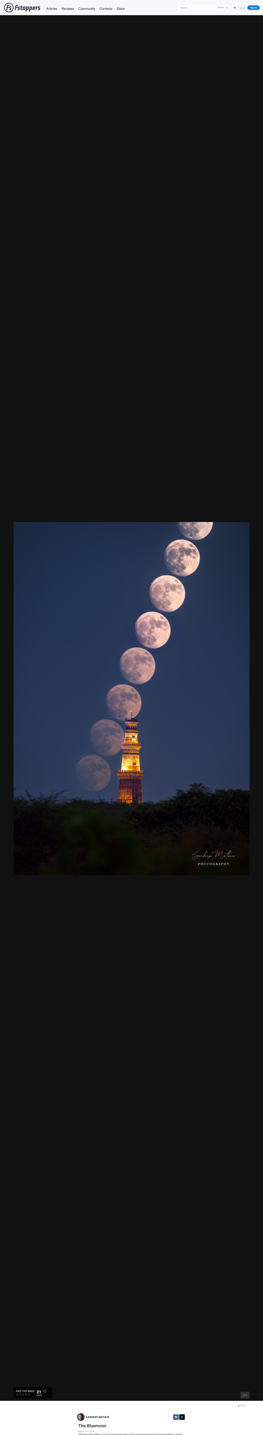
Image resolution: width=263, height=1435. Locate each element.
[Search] (227, 7)
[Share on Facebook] (176, 1417)
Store (121, 8)
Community (86, 8)
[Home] (22, 7)
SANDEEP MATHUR (97, 1417)
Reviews (67, 8)
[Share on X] (182, 1417)
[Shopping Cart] (235, 7)
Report (243, 1405)
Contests (105, 8)
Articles (51, 8)
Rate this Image (25, 1391)
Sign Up (253, 7)
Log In (242, 7)
